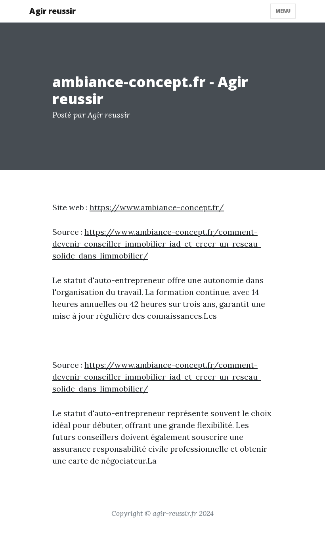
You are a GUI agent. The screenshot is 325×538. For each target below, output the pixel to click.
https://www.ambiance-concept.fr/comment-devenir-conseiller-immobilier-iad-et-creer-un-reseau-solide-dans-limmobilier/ (156, 243)
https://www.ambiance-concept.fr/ (157, 207)
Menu (283, 11)
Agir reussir (52, 11)
